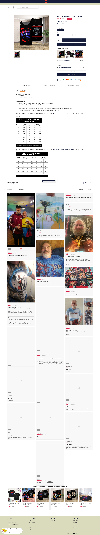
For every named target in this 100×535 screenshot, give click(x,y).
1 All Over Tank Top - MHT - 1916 (71, 520)
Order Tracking (41, 10)
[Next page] (94, 515)
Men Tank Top (62, 28)
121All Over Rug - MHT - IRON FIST (85, 520)
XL (65, 34)
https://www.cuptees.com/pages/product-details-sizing (63, 113)
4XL (74, 34)
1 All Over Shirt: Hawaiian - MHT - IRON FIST (65, 67)
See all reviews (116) (10, 183)
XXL (68, 34)
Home (15, 14)
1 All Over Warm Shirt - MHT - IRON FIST (42, 520)
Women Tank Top (68, 30)
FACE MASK (53, 10)
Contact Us (63, 10)
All (16, 14)
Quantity (58, 37)
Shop (36, 10)
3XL (71, 34)
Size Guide (48, 10)
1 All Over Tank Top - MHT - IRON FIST (67, 60)
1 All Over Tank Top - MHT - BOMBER (56, 520)
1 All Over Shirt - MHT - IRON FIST (65, 63)
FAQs (58, 10)
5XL (77, 34)
